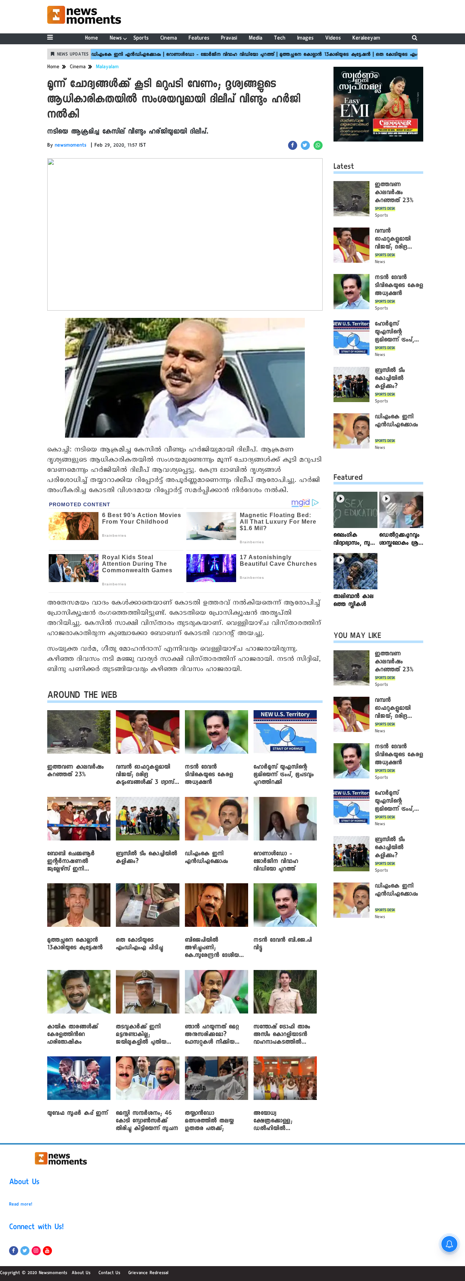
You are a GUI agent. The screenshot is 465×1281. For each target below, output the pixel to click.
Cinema (168, 39)
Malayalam (107, 67)
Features (199, 39)
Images (305, 39)
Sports (141, 39)
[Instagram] (36, 1250)
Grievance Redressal (148, 1273)
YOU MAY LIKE (357, 637)
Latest (343, 167)
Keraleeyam (366, 39)
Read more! (20, 1204)
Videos (333, 39)
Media (255, 39)
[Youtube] (47, 1250)
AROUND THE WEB (82, 696)
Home (91, 39)
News (116, 39)
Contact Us (109, 1273)
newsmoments (70, 146)
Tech (280, 39)
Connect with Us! (36, 1228)
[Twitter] (24, 1250)
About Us (24, 1183)
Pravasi (229, 39)
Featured (348, 478)
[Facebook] (13, 1250)
